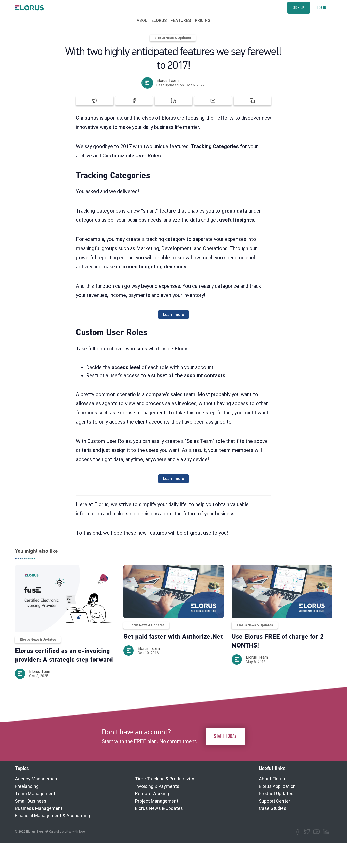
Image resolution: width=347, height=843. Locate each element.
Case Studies (272, 808)
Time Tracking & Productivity (164, 778)
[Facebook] (297, 832)
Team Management (35, 793)
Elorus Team (167, 80)
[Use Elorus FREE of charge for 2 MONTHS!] (282, 591)
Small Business (30, 801)
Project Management (156, 801)
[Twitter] (307, 832)
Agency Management (37, 778)
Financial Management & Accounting (52, 815)
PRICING (202, 20)
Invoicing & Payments (157, 786)
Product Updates (276, 793)
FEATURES (181, 20)
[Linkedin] (326, 832)
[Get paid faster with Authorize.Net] (173, 591)
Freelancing (27, 786)
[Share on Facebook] (134, 100)
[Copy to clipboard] (252, 100)
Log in (321, 8)
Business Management (38, 808)
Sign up (298, 8)
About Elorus (272, 778)
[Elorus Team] (147, 83)
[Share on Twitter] (94, 100)
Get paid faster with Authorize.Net (173, 637)
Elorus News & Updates (173, 38)
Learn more (173, 314)
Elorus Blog (34, 831)
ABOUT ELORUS (152, 20)
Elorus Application (277, 786)
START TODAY (225, 736)
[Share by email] (213, 100)
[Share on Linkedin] (173, 100)
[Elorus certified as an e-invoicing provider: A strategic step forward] (65, 598)
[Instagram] (316, 832)
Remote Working (152, 793)
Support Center (274, 801)
